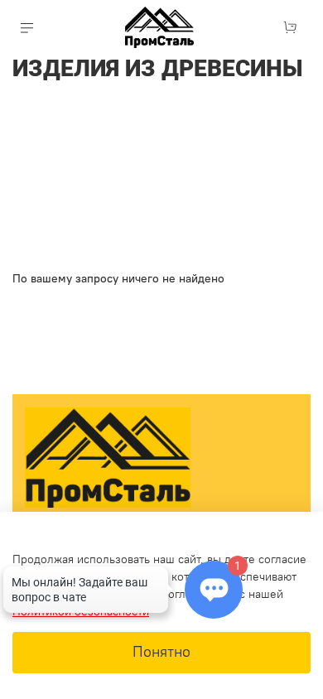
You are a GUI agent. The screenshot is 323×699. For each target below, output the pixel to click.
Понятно (161, 652)
